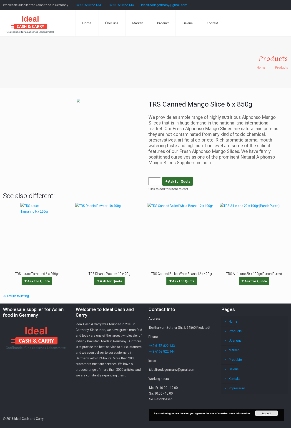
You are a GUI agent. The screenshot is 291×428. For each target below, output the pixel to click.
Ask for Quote (179, 181)
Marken (234, 350)
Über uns (235, 340)
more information (239, 413)
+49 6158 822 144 (121, 5)
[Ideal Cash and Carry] (30, 23)
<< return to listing (16, 296)
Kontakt (234, 379)
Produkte (235, 359)
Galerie (234, 369)
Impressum (237, 388)
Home (261, 67)
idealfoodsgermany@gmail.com (164, 5)
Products (235, 331)
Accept (266, 413)
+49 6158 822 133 (88, 5)
